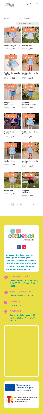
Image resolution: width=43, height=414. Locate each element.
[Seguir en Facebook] (19, 247)
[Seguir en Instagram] (24, 247)
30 (26, 204)
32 (33, 204)
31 (29, 204)
